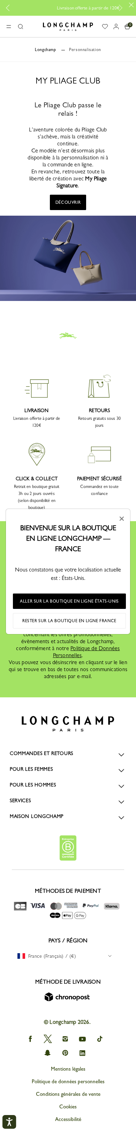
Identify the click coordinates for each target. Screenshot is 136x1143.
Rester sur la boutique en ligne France (69, 620)
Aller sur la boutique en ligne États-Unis (69, 601)
